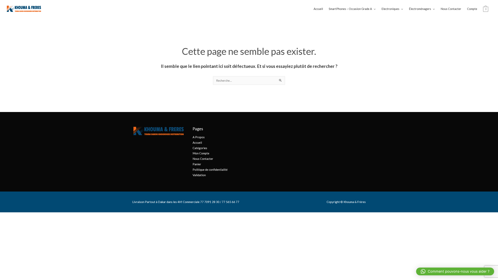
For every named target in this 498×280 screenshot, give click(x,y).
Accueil (318, 8)
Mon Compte (201, 153)
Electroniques (390, 8)
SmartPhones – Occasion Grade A (350, 8)
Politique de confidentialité (210, 169)
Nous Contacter (451, 8)
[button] (455, 271)
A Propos (199, 137)
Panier (197, 164)
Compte (472, 8)
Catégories (200, 148)
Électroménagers (420, 8)
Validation (199, 175)
